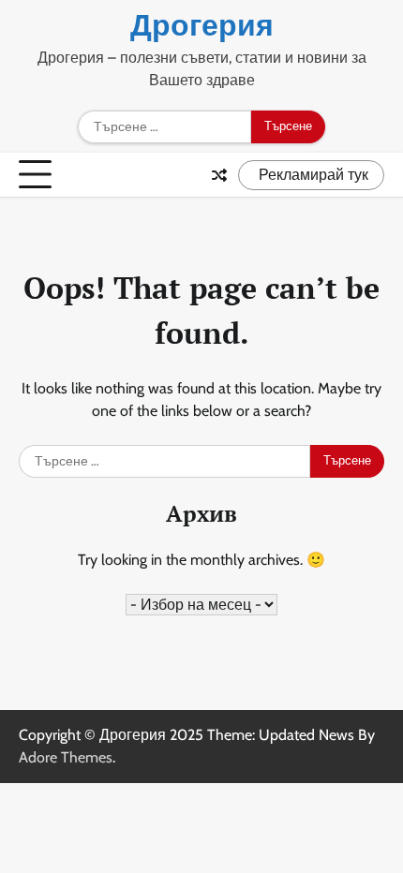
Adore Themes (65, 757)
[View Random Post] (219, 175)
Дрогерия (202, 25)
